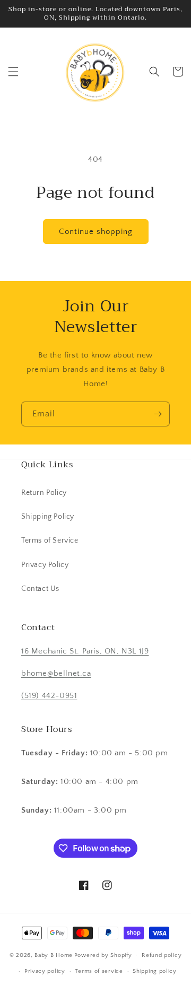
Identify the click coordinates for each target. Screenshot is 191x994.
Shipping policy (155, 971)
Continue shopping (96, 231)
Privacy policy (44, 971)
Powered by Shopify (103, 955)
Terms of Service (50, 540)
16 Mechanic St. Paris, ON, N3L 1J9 (85, 651)
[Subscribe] (157, 414)
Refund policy (161, 955)
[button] (13, 71)
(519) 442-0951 (49, 695)
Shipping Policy (47, 516)
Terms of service (99, 971)
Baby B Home (53, 955)
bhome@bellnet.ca (56, 673)
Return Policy (44, 493)
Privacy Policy (44, 565)
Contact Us (40, 589)
